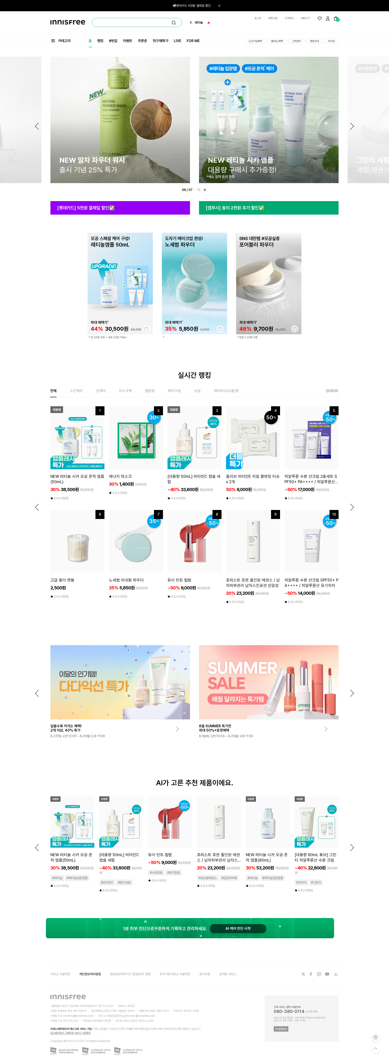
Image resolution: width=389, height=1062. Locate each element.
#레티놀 (57, 878)
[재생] (205, 190)
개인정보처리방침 (90, 974)
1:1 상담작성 (281, 1029)
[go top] (375, 1048)
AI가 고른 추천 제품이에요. (194, 783)
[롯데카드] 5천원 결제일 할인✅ (86, 208)
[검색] (173, 22)
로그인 (257, 18)
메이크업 (174, 391)
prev (37, 507)
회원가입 (272, 18)
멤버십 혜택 (277, 41)
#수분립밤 (156, 872)
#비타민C (107, 882)
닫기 (219, 5)
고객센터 (289, 18)
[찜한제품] (319, 18)
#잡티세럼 (124, 882)
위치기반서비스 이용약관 (175, 974)
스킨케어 (76, 391)
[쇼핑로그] (375, 1037)
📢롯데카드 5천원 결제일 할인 (191, 5)
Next (352, 126)
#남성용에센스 (208, 878)
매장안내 (314, 41)
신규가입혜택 (255, 41)
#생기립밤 (173, 872)
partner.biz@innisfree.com (138, 1015)
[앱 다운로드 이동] (336, 974)
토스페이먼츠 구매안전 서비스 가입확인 (70, 1033)
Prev (37, 126)
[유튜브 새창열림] (327, 974)
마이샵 (331, 41)
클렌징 (150, 391)
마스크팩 (125, 391)
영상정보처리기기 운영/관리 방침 (130, 974)
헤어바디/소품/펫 (226, 391)
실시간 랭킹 (194, 375)
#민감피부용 (229, 878)
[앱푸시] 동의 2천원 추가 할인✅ (235, 208)
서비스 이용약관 (60, 974)
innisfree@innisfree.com (78, 1015)
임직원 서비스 (227, 974)
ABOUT (305, 18)
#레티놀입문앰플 (77, 878)
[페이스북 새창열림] (311, 974)
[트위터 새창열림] (303, 974)
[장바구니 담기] (146, 328)
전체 (53, 391)
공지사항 (204, 974)
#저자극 (301, 882)
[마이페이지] (327, 18)
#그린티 (316, 882)
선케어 (101, 391)
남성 (197, 391)
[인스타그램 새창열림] (319, 974)
